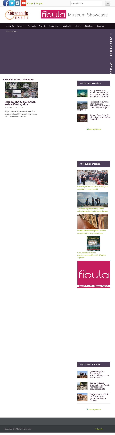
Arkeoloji (21, 26)
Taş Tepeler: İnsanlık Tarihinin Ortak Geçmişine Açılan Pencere (99, 397)
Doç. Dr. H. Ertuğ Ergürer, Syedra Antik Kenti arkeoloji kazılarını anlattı (99, 386)
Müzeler (78, 26)
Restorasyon (54, 26)
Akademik (67, 26)
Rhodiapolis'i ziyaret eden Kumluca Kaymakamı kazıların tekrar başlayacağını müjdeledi (93, 106)
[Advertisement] (39, 138)
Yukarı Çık (99, 429)
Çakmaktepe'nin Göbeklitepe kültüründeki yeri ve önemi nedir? (99, 374)
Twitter (12, 3)
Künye (30, 3)
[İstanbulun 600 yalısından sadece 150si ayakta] (21, 90)
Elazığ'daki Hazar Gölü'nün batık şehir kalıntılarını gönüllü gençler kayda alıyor (99, 93)
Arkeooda (32, 26)
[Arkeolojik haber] (17, 14)
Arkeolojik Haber (25, 429)
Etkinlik (42, 26)
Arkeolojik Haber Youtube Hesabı (23, 3)
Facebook (6, 3)
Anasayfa (10, 26)
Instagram (17, 3)
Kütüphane (89, 26)
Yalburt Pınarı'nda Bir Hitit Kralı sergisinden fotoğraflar (100, 117)
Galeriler (100, 26)
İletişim (39, 3)
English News (11, 31)
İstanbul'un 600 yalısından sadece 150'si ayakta (20, 103)
